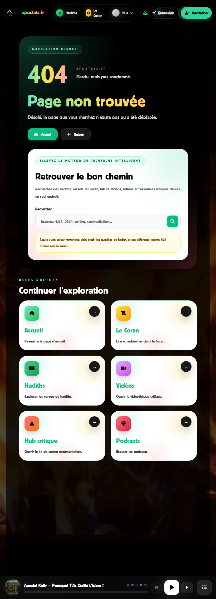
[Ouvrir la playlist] (204, 587)
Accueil (46, 134)
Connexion (166, 13)
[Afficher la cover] (12, 587)
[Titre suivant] (187, 587)
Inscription (200, 13)
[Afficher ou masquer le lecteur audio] (145, 13)
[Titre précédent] (156, 587)
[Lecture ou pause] (171, 587)
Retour (79, 134)
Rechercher (43, 209)
